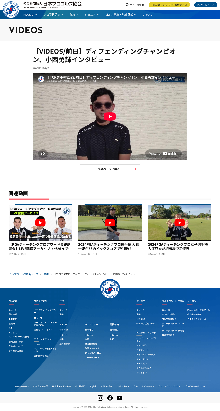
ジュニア (140, 301)
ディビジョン (142, 358)
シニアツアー (91, 324)
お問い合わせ (107, 386)
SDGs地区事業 (168, 314)
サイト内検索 (136, 5)
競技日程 (63, 329)
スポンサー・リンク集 (127, 386)
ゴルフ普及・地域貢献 (173, 301)
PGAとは (13, 301)
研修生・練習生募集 (61, 386)
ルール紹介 (141, 345)
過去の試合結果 (143, 368)
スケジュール (142, 349)
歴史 (11, 327)
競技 (61, 301)
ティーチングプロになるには (45, 350)
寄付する (169, 5)
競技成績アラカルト (94, 352)
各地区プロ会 (168, 334)
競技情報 (114, 324)
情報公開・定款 (16, 341)
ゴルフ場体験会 (169, 318)
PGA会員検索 (40, 386)
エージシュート (92, 357)
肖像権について (16, 346)
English (93, 386)
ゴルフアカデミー (196, 318)
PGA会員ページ (205, 5)
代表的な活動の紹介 (145, 323)
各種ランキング (92, 348)
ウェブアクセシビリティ (169, 386)
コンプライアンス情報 (19, 337)
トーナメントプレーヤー (45, 311)
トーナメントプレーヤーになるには (45, 323)
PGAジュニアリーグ (146, 332)
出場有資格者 (91, 343)
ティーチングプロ (43, 338)
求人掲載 (80, 386)
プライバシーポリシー (195, 386)
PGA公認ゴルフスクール (198, 309)
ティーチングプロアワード (173, 324)
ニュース (13, 309)
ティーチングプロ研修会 (173, 330)
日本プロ (63, 324)
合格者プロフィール (43, 329)
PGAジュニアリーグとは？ (146, 339)
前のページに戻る (109, 169)
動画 (61, 314)
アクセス (13, 332)
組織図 (12, 323)
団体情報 (13, 314)
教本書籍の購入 (194, 314)
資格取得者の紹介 (42, 355)
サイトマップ (148, 386)
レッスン (191, 301)
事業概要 (13, 318)
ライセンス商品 (16, 350)
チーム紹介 (141, 363)
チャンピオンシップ (145, 354)
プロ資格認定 (40, 301)
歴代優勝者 (64, 343)
